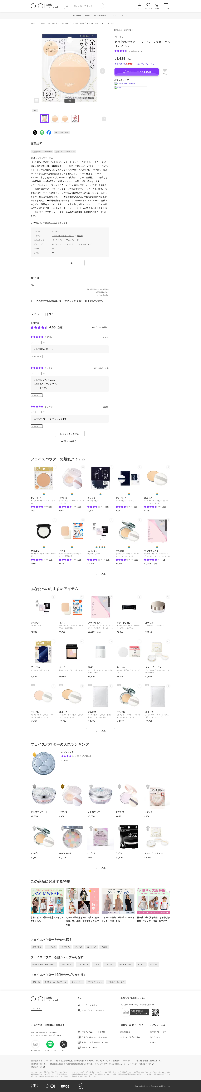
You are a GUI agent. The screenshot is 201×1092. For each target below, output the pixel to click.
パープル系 (65, 947)
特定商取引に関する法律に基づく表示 (149, 1061)
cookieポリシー (128, 1061)
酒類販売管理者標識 (56, 1064)
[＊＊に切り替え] (72, 494)
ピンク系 (78, 947)
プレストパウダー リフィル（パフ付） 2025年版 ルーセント (42, 714)
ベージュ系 (51, 947)
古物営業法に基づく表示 (39, 1064)
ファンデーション (95, 982)
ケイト (96, 964)
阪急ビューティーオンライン (44, 964)
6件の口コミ (139, 51)
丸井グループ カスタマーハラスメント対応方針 (104, 1061)
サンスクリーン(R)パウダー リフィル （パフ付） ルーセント (71, 714)
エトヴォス (109, 964)
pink (104, 337)
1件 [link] (50, 507)
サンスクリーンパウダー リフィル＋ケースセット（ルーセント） (129, 714)
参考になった (36, 356)
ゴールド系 (91, 947)
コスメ (113, 15)
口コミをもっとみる (69, 433)
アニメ (124, 15)
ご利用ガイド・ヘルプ (158, 1032)
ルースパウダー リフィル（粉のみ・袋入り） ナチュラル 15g (100, 714)
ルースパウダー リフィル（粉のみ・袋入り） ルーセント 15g (157, 714)
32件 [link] (79, 507)
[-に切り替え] (44, 547)
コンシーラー (77, 982)
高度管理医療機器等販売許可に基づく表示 (80, 1064)
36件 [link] (50, 560)
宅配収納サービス (36, 1067)
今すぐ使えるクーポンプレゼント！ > (134, 64)
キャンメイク (66, 964)
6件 (60, 327)
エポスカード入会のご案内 (130, 1037)
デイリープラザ (125, 964)
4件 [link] (107, 507)
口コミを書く (102, 327)
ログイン (36, 1008)
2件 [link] (135, 507)
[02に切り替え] (102, 547)
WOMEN (77, 15)
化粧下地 (36, 982)
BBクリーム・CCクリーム (55, 982)
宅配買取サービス (145, 1064)
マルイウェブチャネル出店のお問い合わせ (111, 1064)
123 (94, 368)
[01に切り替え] (99, 547)
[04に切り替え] (105, 547)
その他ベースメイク (116, 982)
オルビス (141, 964)
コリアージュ (83, 964)
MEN (87, 15)
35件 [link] (164, 507)
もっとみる (100, 574)
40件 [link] (107, 560)
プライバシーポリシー (48, 1061)
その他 (104, 947)
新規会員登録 (125, 1032)
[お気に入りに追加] (54, 467)
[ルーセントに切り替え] (129, 547)
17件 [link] (79, 560)
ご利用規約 (34, 1061)
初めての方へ (155, 1037)
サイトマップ (132, 1064)
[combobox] (83, 6)
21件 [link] (136, 560)
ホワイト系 (37, 947)
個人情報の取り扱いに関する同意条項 (73, 1061)
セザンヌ (153, 964)
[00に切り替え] (96, 547)
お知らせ (153, 1042)
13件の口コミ (86, 756)
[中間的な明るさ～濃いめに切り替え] (44, 494)
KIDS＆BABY (100, 15)
